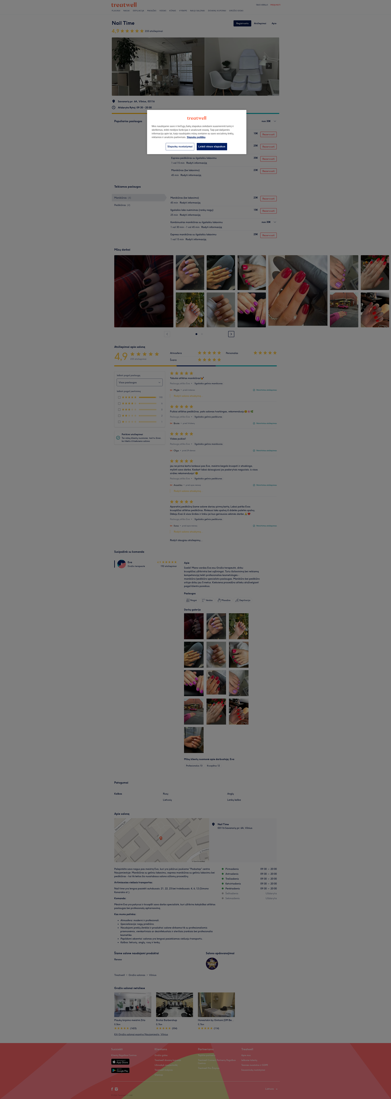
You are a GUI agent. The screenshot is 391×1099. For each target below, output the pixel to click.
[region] (196, 132)
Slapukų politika (196, 137)
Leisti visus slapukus (211, 146)
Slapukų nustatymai (180, 146)
